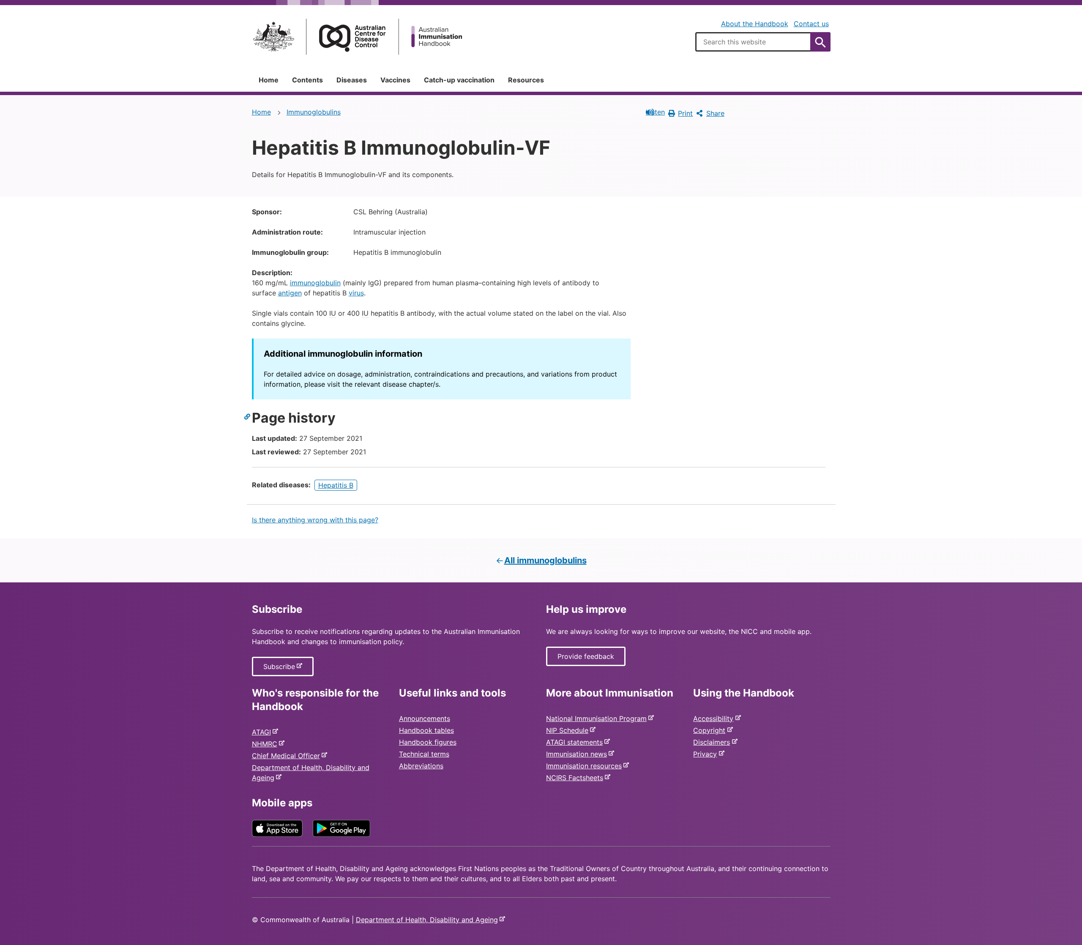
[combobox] (763, 42)
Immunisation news (578, 754)
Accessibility (715, 718)
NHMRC (266, 744)
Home (269, 80)
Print (685, 113)
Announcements (424, 718)
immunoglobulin (315, 283)
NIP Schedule (569, 730)
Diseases (351, 80)
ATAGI (263, 732)
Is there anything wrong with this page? (315, 520)
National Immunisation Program (598, 718)
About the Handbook (754, 23)
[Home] (357, 36)
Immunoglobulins (314, 112)
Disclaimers (713, 742)
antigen (290, 293)
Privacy (706, 754)
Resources (526, 80)
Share (715, 113)
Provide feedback (585, 656)
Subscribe (280, 669)
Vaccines (395, 80)
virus (356, 293)
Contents (307, 80)
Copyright (711, 730)
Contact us (811, 23)
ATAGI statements (576, 742)
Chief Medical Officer (287, 755)
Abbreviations (421, 766)
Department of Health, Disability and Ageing (428, 919)
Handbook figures (427, 742)
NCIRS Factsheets (576, 777)
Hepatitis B (335, 485)
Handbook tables (426, 730)
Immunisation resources (585, 766)
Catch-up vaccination (459, 80)
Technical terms (424, 754)
